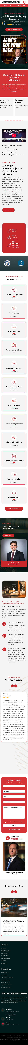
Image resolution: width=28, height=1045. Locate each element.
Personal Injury (5, 972)
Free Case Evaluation (13, 29)
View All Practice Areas (13, 508)
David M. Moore (14, 563)
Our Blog (3, 960)
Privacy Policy (15, 829)
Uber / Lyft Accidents (14, 368)
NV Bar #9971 (14, 1041)
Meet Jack (7, 210)
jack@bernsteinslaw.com (12, 1025)
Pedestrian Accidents (14, 387)
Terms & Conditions (15, 1039)
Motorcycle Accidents (14, 350)
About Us (7, 535)
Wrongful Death (14, 497)
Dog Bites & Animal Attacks (14, 460)
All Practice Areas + (6, 987)
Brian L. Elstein (4, 953)
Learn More (13, 297)
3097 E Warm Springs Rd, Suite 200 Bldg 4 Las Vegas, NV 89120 (12, 1013)
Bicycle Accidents (14, 405)
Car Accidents (14, 313)
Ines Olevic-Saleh (5, 958)
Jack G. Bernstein (5, 950)
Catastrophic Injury (14, 479)
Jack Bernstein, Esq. (7, 191)
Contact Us (4, 963)
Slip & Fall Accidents (14, 442)
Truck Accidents (14, 331)
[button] (24, 2)
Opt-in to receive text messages (15, 822)
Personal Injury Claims (14, 294)
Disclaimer (24, 1039)
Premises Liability (5, 982)
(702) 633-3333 (10, 1019)
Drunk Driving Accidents (14, 424)
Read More (5, 934)
